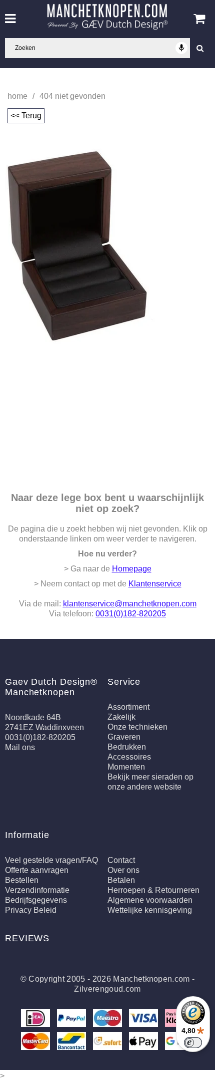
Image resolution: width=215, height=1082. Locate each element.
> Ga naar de (108, 568)
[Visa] (144, 1020)
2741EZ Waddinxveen (44, 727)
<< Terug (26, 115)
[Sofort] (108, 1043)
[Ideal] (36, 1020)
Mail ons (20, 747)
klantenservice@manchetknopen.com (129, 603)
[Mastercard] (36, 1043)
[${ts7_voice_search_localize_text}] (182, 48)
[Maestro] (108, 1020)
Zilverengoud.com (107, 989)
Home (18, 96)
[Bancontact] (72, 1043)
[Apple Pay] (144, 1043)
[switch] (193, 1042)
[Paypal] (72, 1020)
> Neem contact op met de (108, 583)
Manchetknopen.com (151, 979)
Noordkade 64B (33, 717)
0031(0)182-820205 (131, 613)
